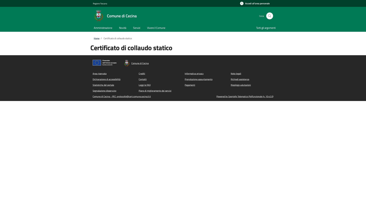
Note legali (236, 73)
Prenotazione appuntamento (198, 79)
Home (97, 38)
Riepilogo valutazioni (241, 85)
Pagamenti (190, 85)
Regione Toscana (100, 3)
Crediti (142, 73)
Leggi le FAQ (145, 85)
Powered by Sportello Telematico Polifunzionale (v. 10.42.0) (244, 96)
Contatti (143, 79)
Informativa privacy (194, 73)
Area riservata (100, 73)
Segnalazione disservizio (104, 90)
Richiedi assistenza (240, 79)
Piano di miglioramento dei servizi (155, 90)
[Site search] (269, 15)
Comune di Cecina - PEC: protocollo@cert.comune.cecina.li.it (122, 96)
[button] (255, 3)
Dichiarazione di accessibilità (106, 79)
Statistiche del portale (103, 85)
